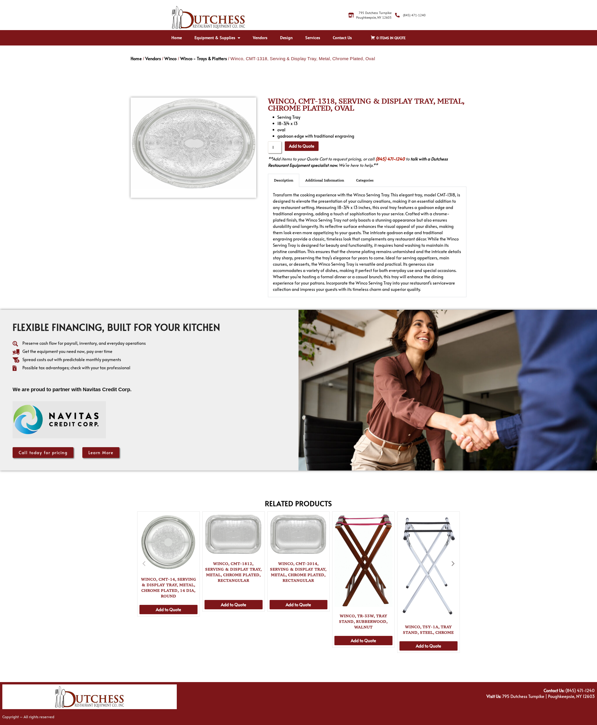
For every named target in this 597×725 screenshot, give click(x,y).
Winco (170, 58)
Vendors (260, 37)
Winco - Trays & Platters (203, 58)
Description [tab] (283, 180)
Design (286, 37)
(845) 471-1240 (390, 159)
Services (312, 37)
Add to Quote (301, 146)
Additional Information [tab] (324, 180)
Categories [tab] (365, 180)
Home (176, 37)
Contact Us (342, 37)
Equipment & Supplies (214, 37)
